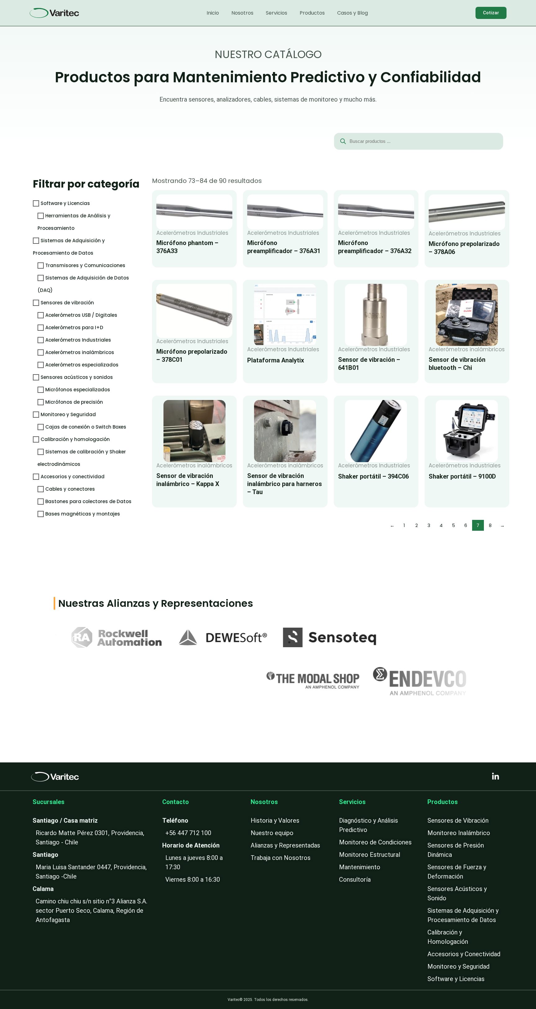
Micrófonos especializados (77, 389)
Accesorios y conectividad (73, 476)
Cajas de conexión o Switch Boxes (85, 427)
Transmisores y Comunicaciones (85, 265)
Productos (312, 12)
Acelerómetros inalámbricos (79, 352)
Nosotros (242, 12)
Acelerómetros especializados (81, 364)
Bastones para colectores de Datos (88, 501)
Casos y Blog (352, 12)
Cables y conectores (70, 489)
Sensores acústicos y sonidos (77, 377)
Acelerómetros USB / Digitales (81, 315)
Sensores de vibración (67, 302)
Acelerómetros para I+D (74, 327)
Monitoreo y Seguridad (68, 414)
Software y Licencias (65, 203)
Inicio (213, 12)
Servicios (276, 12)
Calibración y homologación (75, 439)
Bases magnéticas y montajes (82, 514)
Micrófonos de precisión (74, 402)
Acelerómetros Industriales (78, 340)
